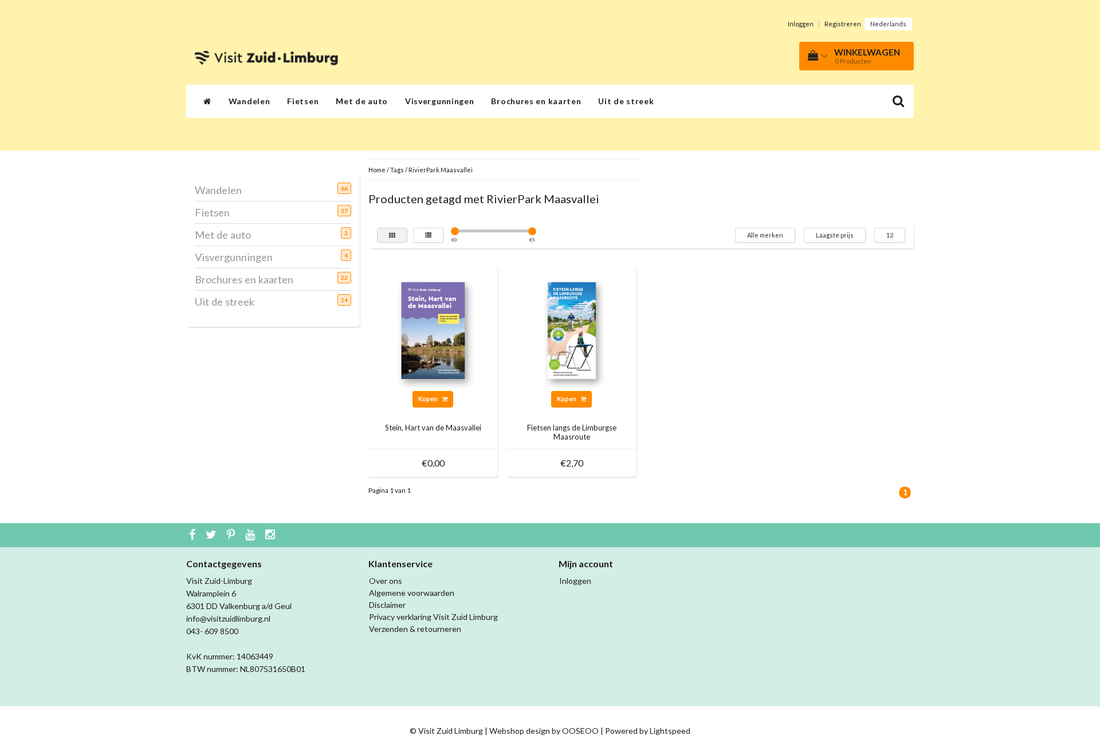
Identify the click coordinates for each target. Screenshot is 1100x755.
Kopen (428, 398)
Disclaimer (387, 605)
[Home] (207, 101)
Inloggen (801, 23)
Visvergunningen (439, 101)
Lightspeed (670, 731)
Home (377, 169)
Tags (397, 169)
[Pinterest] (232, 535)
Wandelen (249, 101)
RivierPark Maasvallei (440, 169)
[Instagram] (271, 535)
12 (889, 235)
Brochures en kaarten (536, 101)
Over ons (385, 581)
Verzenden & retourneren (415, 629)
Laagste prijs (835, 235)
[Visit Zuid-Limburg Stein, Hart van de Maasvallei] (433, 329)
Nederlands (888, 23)
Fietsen (303, 101)
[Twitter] (212, 535)
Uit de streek (626, 101)
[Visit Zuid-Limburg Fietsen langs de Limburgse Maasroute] (571, 329)
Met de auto (362, 101)
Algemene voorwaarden (411, 593)
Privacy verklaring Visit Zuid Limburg (433, 617)
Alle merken (765, 235)
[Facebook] (193, 535)
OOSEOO (580, 731)
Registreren (842, 23)
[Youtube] (251, 535)
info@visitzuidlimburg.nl (228, 618)
